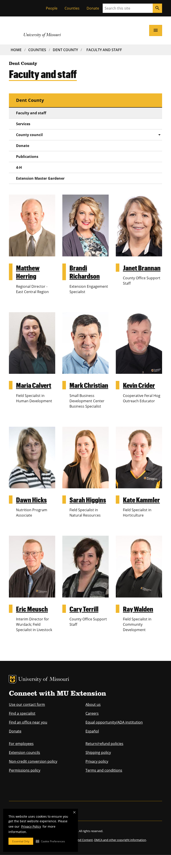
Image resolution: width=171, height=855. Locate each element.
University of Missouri (43, 680)
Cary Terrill (83, 609)
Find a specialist (22, 713)
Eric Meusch (32, 609)
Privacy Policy (31, 826)
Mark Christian (88, 385)
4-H (19, 167)
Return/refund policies (104, 743)
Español (92, 731)
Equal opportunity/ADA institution (114, 722)
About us (93, 704)
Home (16, 49)
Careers (92, 713)
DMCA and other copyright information (120, 840)
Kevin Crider (139, 385)
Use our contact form (27, 704)
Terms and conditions (104, 770)
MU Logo (12, 679)
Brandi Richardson (84, 272)
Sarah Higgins (87, 499)
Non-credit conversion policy (33, 761)
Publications (27, 156)
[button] (50, 841)
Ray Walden (138, 609)
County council (29, 134)
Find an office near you (28, 722)
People (51, 8)
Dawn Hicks (31, 499)
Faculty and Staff (104, 49)
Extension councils (24, 752)
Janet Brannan (142, 268)
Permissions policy (24, 770)
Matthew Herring (28, 272)
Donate (93, 8)
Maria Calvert (33, 385)
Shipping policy (98, 752)
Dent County (65, 49)
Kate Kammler (141, 499)
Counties (72, 8)
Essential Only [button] (20, 841)
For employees (21, 743)
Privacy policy (97, 761)
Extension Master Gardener (40, 178)
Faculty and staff (31, 113)
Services (23, 123)
